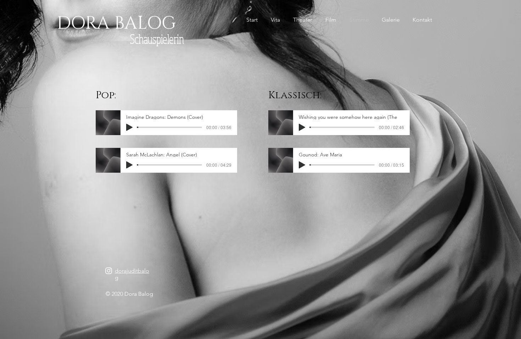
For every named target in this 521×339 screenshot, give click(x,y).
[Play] (129, 127)
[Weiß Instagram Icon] (108, 270)
